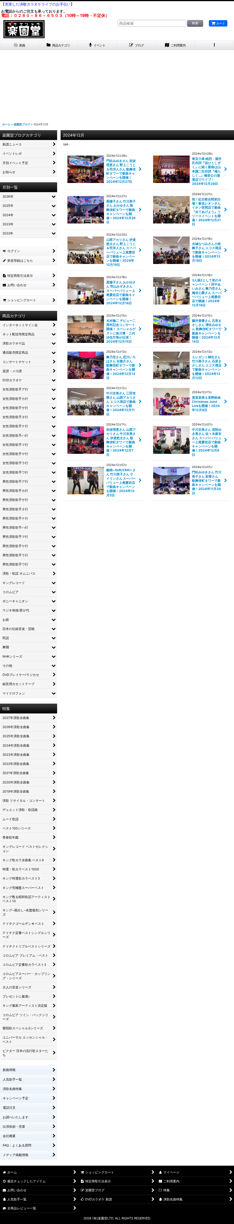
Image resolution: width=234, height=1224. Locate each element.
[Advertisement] (117, 84)
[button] (214, 45)
